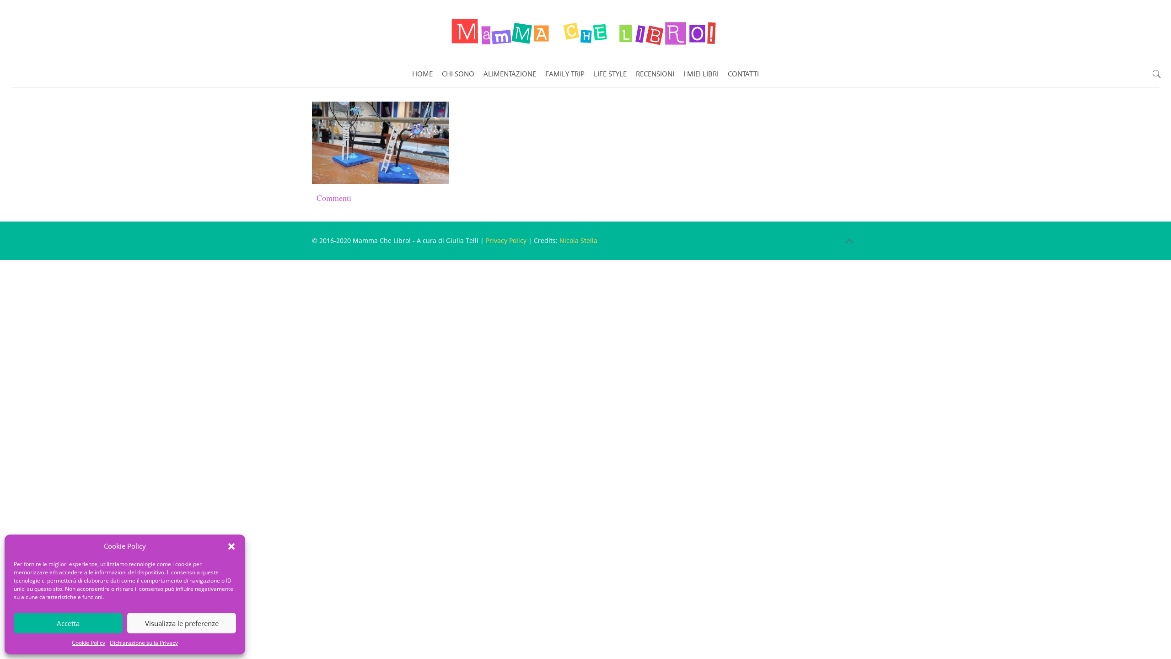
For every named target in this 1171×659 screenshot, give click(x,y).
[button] (231, 546)
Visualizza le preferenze (182, 623)
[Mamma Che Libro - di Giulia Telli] (585, 30)
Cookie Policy (88, 643)
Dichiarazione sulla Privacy (144, 643)
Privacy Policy (506, 240)
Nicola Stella (578, 240)
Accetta (68, 623)
